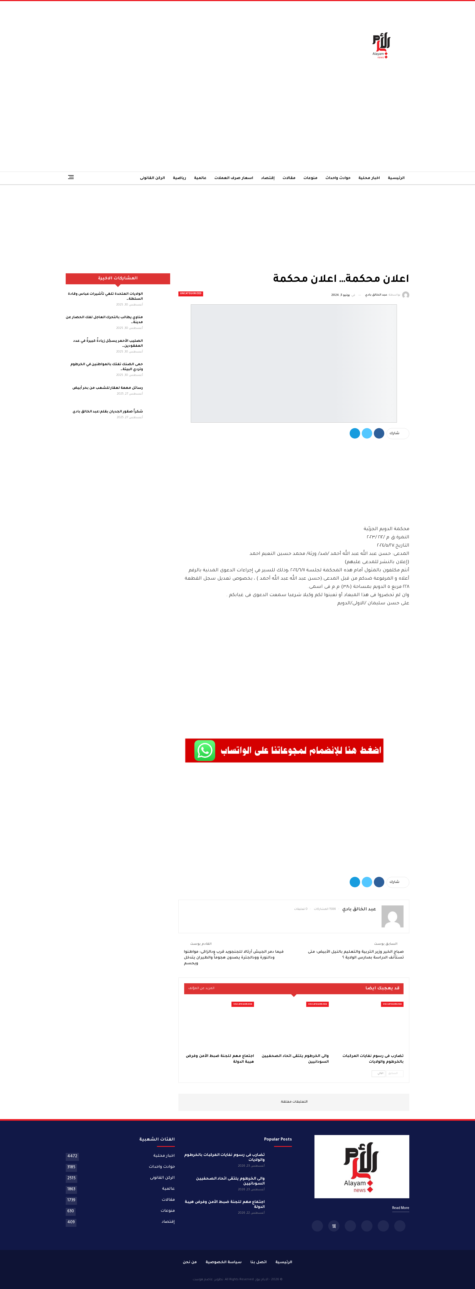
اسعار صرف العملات (233, 178)
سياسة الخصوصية (224, 1262)
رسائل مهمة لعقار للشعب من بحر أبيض (107, 388)
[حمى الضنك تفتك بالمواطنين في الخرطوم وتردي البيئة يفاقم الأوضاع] (158, 371)
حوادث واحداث (337, 178)
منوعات (310, 178)
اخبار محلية (369, 178)
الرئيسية (396, 178)
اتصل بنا (258, 1262)
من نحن (190, 1262)
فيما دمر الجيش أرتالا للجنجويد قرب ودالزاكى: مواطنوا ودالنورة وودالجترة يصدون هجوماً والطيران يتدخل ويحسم (234, 958)
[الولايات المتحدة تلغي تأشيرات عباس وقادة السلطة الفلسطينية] (158, 300)
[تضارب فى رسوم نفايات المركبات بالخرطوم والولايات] (369, 1026)
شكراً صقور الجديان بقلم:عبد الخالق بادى (108, 412)
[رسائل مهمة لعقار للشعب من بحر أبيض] (158, 394)
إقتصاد (268, 178)
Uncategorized (190, 294)
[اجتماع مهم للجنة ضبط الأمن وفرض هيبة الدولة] (219, 1026)
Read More (400, 1208)
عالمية (200, 178)
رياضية (179, 178)
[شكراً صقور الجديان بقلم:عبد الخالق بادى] (158, 418)
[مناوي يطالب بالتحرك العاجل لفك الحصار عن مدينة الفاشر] (158, 324)
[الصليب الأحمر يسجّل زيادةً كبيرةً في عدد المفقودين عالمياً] (158, 347)
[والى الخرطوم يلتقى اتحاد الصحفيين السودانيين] (294, 1026)
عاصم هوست (203, 1280)
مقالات (289, 178)
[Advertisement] (179, 45)
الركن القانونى (152, 178)
